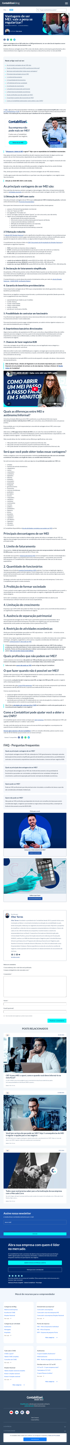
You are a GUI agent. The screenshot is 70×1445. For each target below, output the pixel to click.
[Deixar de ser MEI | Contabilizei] (35, 132)
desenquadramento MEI (27, 555)
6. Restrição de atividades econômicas (18, 92)
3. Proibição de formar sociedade (16, 83)
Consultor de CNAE (10, 1359)
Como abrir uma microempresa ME (48, 1312)
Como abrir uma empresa (45, 1309)
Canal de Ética (35, 1420)
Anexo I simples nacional (12, 1373)
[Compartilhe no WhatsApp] (11, 40)
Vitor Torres (15, 920)
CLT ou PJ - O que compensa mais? (48, 1367)
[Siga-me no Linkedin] (17, 954)
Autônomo (7, 1326)
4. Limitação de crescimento (15, 86)
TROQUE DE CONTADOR (35, 1270)
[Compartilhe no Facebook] (5, 40)
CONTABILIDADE (9, 1431)
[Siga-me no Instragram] (14, 954)
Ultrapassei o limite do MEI (14, 151)
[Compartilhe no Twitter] (14, 40)
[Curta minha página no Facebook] (12, 954)
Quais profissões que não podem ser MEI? (19, 95)
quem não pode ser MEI (23, 665)
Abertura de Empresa (11, 1309)
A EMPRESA (7, 1426)
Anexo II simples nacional (12, 1376)
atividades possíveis (15, 192)
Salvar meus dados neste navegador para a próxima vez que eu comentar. (19, 1015)
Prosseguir (35, 1439)
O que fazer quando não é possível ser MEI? (20, 98)
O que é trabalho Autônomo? (46, 1353)
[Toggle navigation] (66, 3)
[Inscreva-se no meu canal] (19, 954)
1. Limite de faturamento (14, 77)
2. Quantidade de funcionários (16, 80)
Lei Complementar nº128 (11, 111)
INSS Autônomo (42, 1356)
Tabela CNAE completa (11, 1356)
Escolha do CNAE (9, 1312)
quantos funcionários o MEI (27, 570)
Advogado (7, 1329)
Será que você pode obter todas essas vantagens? (21, 71)
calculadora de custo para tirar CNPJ (24, 705)
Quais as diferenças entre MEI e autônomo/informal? (23, 68)
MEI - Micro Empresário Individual (48, 1326)
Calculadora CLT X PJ (43, 1370)
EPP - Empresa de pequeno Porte (47, 1332)
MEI (11, 10)
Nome (6, 1000)
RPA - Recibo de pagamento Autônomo (49, 1359)
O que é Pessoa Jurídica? (44, 1373)
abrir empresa (39, 720)
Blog (5, 10)
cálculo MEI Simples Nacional (14, 235)
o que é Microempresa (25, 685)
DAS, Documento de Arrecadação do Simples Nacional (45, 242)
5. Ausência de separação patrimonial (18, 89)
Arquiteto (7, 1332)
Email (9, 1008)
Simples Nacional (9, 1315)
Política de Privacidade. (54, 1435)
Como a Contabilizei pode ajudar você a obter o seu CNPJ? (24, 101)
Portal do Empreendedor (26, 202)
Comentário (8, 974)
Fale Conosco (35, 1417)
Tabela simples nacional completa (14, 1370)
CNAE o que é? (8, 1353)
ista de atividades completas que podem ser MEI (37, 528)
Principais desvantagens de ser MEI (17, 74)
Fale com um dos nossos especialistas (21, 651)
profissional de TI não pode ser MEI (20, 641)
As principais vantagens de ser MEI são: (18, 65)
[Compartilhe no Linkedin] (8, 40)
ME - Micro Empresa (43, 1329)
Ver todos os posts (15, 957)
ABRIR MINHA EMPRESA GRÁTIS (35, 1263)
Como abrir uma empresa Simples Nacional (50, 1315)
